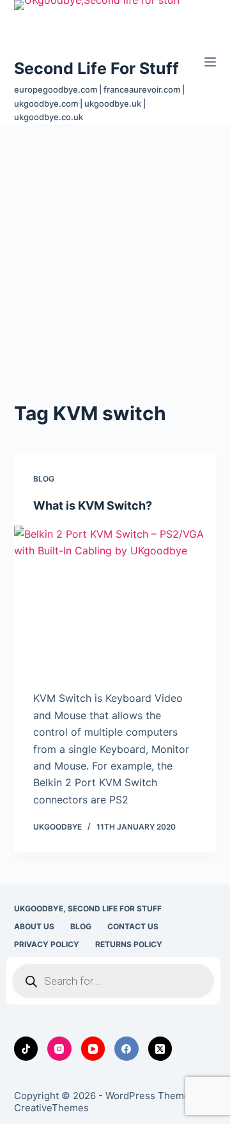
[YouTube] (93, 1049)
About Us (34, 926)
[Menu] (210, 62)
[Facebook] (126, 1049)
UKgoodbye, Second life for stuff (88, 908)
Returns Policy (128, 944)
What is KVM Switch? (92, 505)
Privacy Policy (46, 944)
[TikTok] (26, 1049)
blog (43, 478)
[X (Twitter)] (160, 1049)
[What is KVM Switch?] (115, 602)
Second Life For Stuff (96, 68)
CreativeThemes (51, 1108)
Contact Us (132, 926)
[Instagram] (59, 1049)
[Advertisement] (115, 246)
